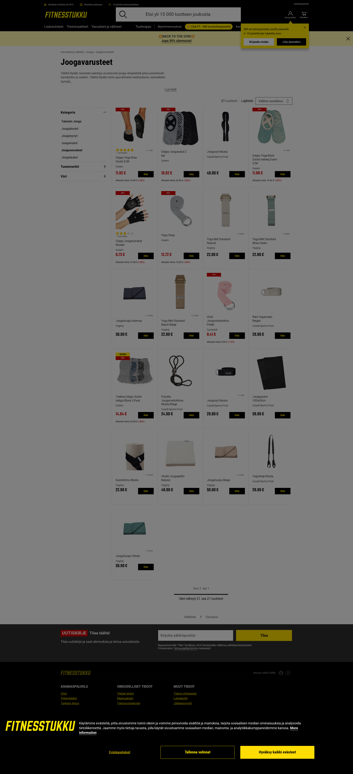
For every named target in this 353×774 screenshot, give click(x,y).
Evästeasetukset (119, 752)
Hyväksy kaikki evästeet (277, 752)
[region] (176, 740)
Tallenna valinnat (197, 752)
